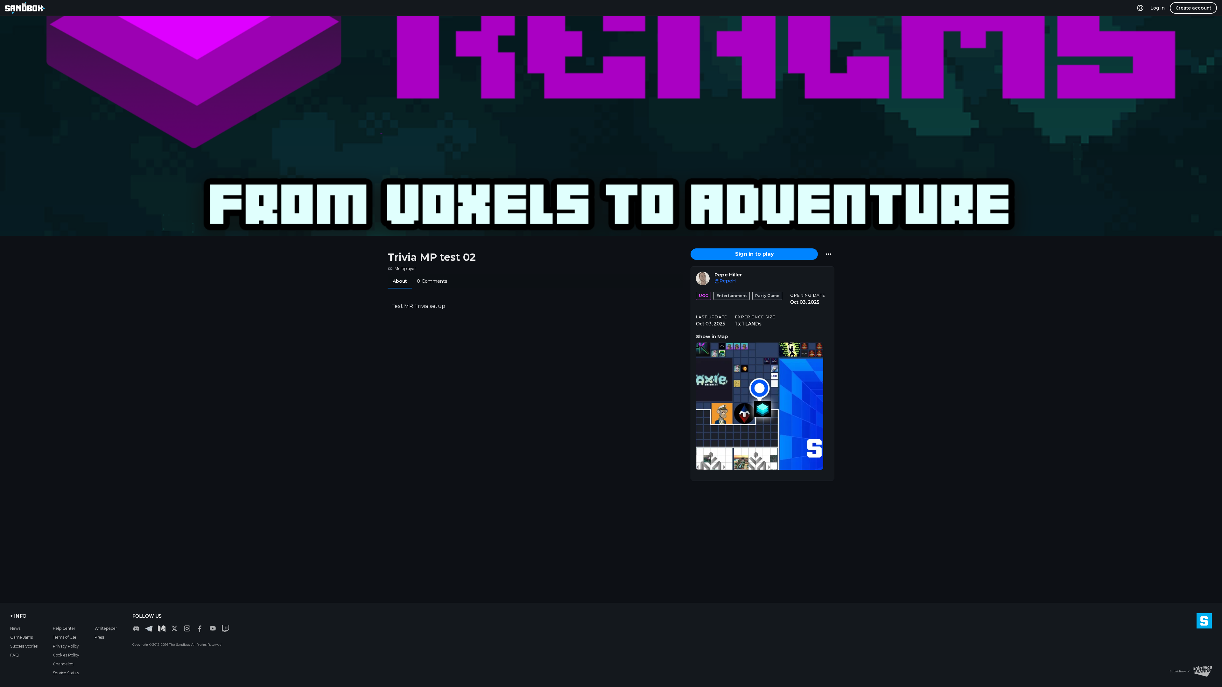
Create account (1193, 8)
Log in (1157, 8)
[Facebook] (200, 628)
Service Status (66, 672)
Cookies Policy (66, 655)
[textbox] (535, 306)
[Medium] (161, 628)
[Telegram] (149, 628)
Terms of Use (64, 637)
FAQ (14, 655)
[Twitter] (174, 628)
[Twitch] (225, 628)
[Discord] (136, 628)
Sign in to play (754, 254)
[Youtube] (212, 628)
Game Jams (21, 637)
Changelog (63, 664)
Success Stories (24, 646)
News (15, 628)
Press (99, 637)
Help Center (64, 628)
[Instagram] (187, 628)
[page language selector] (1140, 8)
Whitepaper (106, 628)
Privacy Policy (66, 646)
